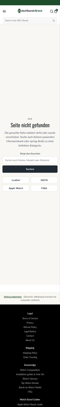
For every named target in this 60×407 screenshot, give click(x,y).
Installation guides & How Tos (30, 374)
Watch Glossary (30, 378)
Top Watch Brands (30, 383)
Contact (30, 336)
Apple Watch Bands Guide (30, 404)
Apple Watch (16, 188)
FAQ (30, 392)
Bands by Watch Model (30, 387)
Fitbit (44, 188)
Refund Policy (30, 327)
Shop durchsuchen (30, 153)
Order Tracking (30, 357)
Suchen (30, 168)
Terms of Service (30, 318)
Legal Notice (30, 331)
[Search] (54, 20)
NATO (44, 179)
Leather (16, 179)
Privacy (30, 323)
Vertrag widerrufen (13, 296)
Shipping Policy (30, 353)
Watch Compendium (30, 370)
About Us (30, 340)
